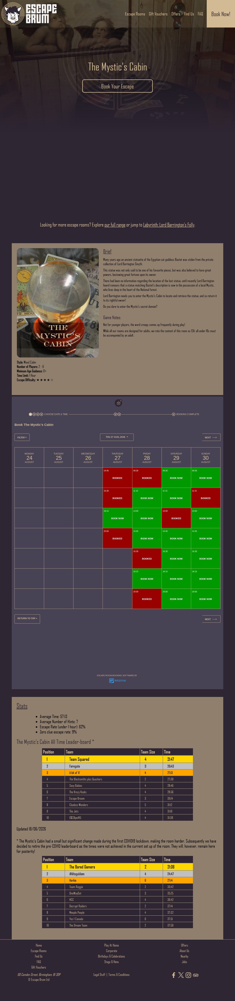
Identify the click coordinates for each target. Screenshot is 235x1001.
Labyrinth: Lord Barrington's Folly (168, 225)
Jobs (184, 961)
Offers (184, 945)
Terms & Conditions (119, 974)
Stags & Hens (111, 961)
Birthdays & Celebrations (111, 956)
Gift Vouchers (38, 967)
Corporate (111, 950)
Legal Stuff (99, 974)
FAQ (39, 961)
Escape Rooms (39, 950)
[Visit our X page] (181, 975)
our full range (114, 225)
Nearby (184, 956)
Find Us (39, 956)
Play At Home (111, 945)
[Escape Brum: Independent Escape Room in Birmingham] (29, 26)
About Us (184, 950)
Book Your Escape (117, 86)
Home (39, 945)
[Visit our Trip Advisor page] (195, 975)
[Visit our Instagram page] (188, 975)
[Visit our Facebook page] (173, 975)
